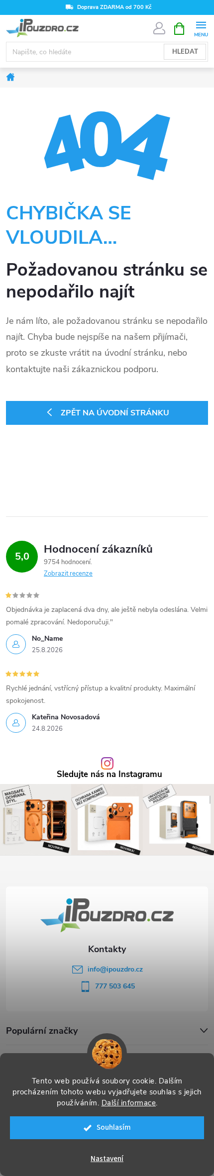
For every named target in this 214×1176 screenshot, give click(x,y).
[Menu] (201, 28)
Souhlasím (114, 1127)
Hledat (185, 51)
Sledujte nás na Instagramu (109, 775)
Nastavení (107, 1159)
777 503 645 (115, 986)
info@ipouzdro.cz (115, 969)
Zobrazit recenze (68, 573)
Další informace (129, 1103)
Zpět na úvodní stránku (115, 412)
